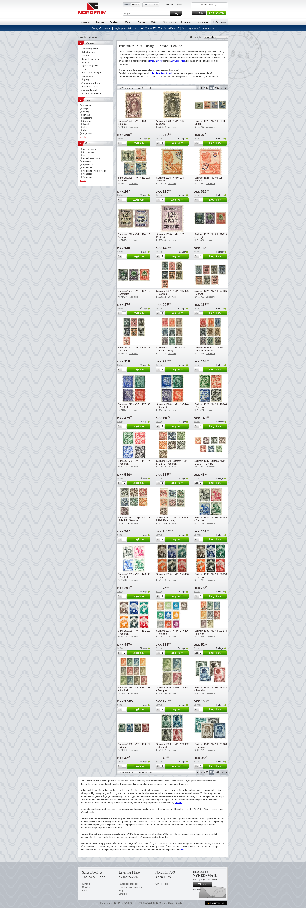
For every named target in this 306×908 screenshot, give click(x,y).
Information (202, 22)
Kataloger (114, 22)
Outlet (154, 22)
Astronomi (87, 177)
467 (206, 87)
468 (212, 87)
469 (217, 87)
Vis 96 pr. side (145, 88)
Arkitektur (87, 167)
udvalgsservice (178, 61)
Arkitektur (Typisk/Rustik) (94, 171)
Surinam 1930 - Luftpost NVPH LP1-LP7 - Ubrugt (210, 462)
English (135, 5)
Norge (85, 108)
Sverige (86, 111)
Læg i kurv (138, 143)
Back (202, 87)
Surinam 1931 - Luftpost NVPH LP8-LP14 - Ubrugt (172, 519)
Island (86, 124)
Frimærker (85, 22)
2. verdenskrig (89, 152)
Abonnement (169, 22)
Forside (82, 37)
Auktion (142, 22)
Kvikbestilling (219, 21)
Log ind (169, 5)
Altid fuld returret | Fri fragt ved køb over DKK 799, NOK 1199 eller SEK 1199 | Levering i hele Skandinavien (153, 28)
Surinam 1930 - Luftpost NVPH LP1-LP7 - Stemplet (134, 519)
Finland (86, 115)
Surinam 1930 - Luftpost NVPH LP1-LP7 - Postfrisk (172, 462)
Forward (222, 87)
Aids (85, 155)
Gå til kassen (216, 13)
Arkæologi (87, 174)
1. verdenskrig (89, 149)
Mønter (128, 22)
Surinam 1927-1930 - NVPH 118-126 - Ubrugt (170, 349)
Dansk (127, 5)
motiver (159, 61)
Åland (85, 127)
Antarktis (87, 161)
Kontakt (178, 5)
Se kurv (199, 13)
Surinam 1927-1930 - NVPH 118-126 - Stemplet (209, 349)
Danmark (87, 105)
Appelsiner (88, 164)
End (226, 87)
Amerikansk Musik (91, 158)
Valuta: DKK (149, 5)
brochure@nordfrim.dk (162, 73)
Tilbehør (100, 22)
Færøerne (87, 118)
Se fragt (120, 138)
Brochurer (186, 22)
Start (197, 87)
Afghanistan (88, 133)
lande (151, 61)
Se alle (83, 137)
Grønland (87, 121)
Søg (176, 13)
